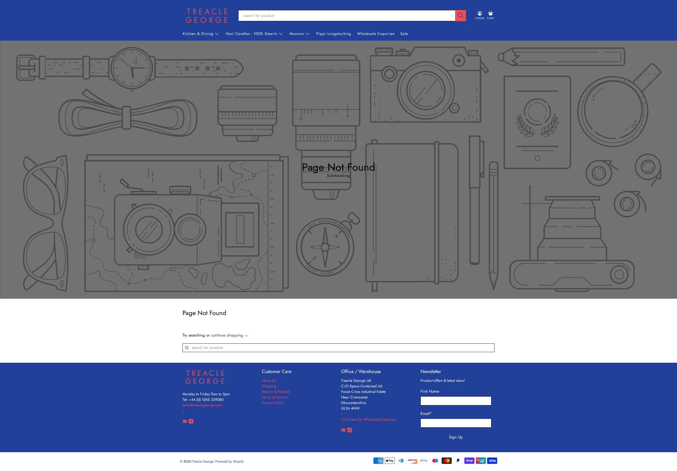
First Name (429, 391)
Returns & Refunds (276, 391)
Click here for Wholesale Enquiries (368, 419)
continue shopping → (229, 335)
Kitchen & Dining (198, 33)
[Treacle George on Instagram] (191, 422)
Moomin (297, 33)
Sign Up (456, 437)
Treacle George (202, 461)
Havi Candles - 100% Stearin (251, 33)
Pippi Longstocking (333, 33)
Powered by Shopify (229, 461)
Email (426, 413)
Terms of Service (275, 397)
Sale (404, 33)
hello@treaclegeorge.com (202, 405)
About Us (269, 380)
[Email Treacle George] (184, 422)
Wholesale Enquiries (376, 33)
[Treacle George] (206, 15)
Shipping (269, 386)
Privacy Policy (273, 402)
